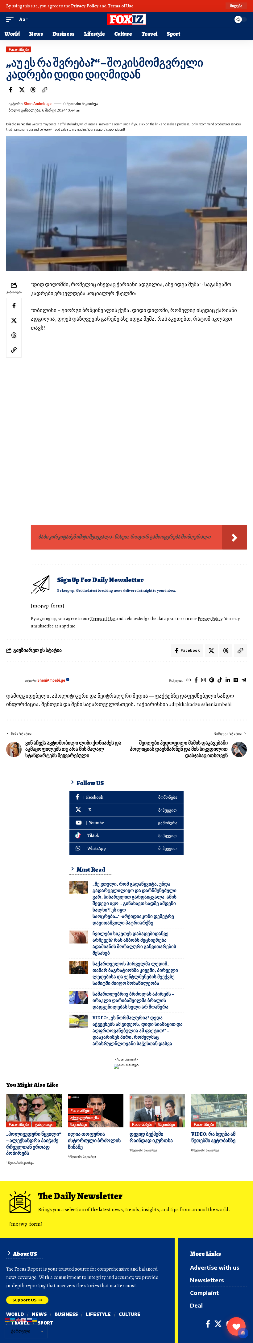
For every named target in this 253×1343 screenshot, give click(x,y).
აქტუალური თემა (84, 1117)
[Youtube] (126, 823)
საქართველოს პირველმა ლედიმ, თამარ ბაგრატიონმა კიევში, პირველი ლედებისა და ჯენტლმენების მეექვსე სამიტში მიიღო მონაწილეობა (135, 973)
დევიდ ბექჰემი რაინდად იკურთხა (151, 1137)
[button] (236, 5)
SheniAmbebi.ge (38, 103)
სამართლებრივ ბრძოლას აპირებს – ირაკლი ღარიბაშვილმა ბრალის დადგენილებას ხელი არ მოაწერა (133, 1000)
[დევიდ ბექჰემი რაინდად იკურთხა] (157, 1110)
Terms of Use (120, 6)
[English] (18, 1319)
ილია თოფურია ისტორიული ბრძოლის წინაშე (94, 1140)
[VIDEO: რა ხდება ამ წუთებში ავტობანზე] (219, 1110)
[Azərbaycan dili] (13, 1319)
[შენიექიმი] (236, 1326)
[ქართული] (24, 1319)
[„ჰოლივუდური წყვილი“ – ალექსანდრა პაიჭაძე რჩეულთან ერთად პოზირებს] (34, 1110)
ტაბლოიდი (44, 1124)
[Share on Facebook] (10, 90)
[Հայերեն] (7, 1319)
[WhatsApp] (126, 848)
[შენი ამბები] (126, 19)
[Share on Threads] (33, 90)
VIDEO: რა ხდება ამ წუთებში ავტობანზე (213, 1137)
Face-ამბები (19, 49)
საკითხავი (78, 1124)
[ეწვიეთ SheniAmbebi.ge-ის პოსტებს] (14, 680)
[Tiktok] (220, 680)
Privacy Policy (84, 6)
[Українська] (35, 1319)
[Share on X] (22, 90)
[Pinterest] (212, 680)
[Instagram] (203, 680)
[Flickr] (236, 680)
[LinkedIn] (228, 680)
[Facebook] (196, 680)
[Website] (188, 680)
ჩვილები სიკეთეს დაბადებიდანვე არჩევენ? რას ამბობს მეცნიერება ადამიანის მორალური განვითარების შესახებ (134, 943)
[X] (126, 810)
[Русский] (29, 1319)
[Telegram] (244, 680)
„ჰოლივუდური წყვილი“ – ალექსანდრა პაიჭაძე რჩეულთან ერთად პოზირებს (33, 1144)
